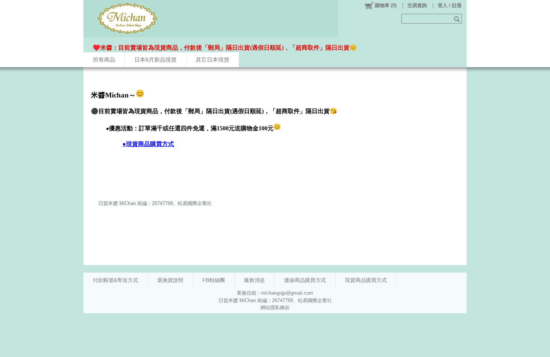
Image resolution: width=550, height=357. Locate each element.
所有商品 (104, 59)
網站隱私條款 (275, 307)
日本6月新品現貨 (155, 59)
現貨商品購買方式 (366, 280)
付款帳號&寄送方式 (115, 280)
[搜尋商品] (458, 18)
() (386, 5)
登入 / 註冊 (450, 5)
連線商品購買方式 (305, 280)
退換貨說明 (170, 280)
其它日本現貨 (212, 59)
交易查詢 (417, 5)
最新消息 (254, 280)
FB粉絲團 (213, 280)
